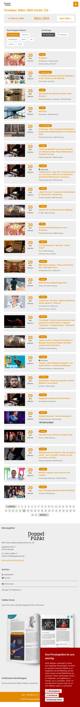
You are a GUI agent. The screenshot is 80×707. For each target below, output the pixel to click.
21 (17, 511)
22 (20, 511)
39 (36, 515)
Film (31, 39)
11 (52, 506)
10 (49, 506)
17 (74, 506)
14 (63, 506)
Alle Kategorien (13, 35)
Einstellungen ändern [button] (54, 700)
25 (31, 511)
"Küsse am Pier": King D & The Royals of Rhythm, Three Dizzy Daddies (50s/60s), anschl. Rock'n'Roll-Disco (55, 342)
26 (35, 511)
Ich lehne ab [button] (53, 695)
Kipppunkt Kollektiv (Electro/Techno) (54, 398)
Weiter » (43, 515)
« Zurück (11, 506)
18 (6, 511)
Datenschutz (32, 695)
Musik (20, 44)
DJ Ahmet (43, 58)
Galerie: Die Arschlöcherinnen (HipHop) (56, 210)
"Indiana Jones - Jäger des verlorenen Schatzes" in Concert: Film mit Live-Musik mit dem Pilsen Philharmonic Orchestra (57, 174)
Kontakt (7, 578)
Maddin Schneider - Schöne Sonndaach (55, 416)
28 (42, 511)
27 (39, 511)
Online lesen (9, 584)
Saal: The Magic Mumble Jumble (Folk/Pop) (57, 490)
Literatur (11, 44)
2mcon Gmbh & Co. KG (38, 699)
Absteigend (63, 35)
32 (56, 511)
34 (63, 511)
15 (67, 506)
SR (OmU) (43, 111)
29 (46, 511)
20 (13, 511)
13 (59, 506)
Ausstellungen (12, 39)
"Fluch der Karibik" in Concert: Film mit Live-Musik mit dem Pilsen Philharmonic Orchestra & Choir (56, 151)
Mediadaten (9, 574)
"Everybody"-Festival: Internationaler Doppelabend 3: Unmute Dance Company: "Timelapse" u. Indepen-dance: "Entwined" (57, 322)
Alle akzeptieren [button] (54, 691)
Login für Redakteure (12, 590)
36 (70, 511)
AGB (23, 695)
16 (70, 506)
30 (49, 511)
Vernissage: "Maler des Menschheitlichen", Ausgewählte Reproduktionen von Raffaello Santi (57, 131)
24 (28, 511)
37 (74, 511)
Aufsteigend (49, 35)
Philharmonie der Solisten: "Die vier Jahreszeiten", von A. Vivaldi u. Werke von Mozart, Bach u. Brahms (57, 455)
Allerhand (25, 35)
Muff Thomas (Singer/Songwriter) (53, 283)
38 (32, 515)
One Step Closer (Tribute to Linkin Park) (55, 435)
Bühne (24, 39)
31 (53, 511)
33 (60, 511)
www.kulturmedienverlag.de (13, 560)
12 (56, 506)
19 (9, 511)
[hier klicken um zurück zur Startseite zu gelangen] (7, 4)
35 (67, 511)
